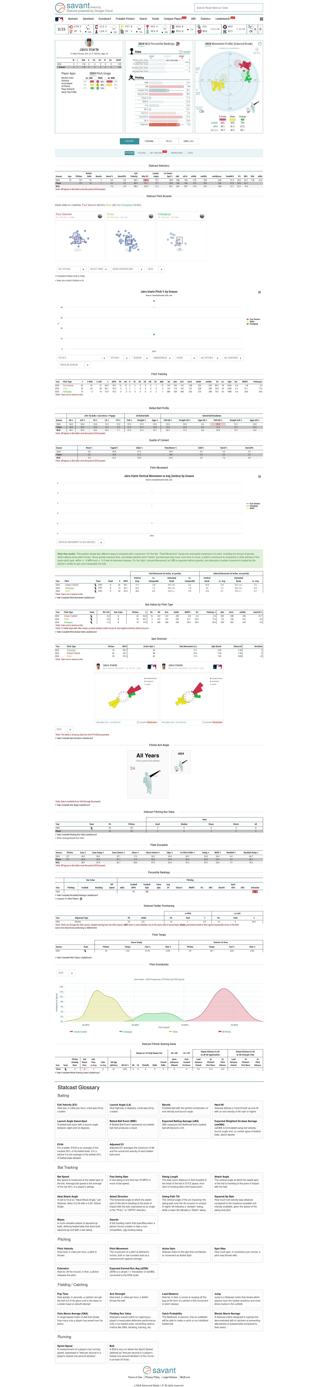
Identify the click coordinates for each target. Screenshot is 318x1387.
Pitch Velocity (65, 1248)
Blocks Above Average (227, 1313)
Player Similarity (67, 89)
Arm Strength (117, 1293)
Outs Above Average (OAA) (72, 1313)
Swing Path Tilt (171, 1196)
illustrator (73, 18)
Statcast (129, 141)
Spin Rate (220, 1248)
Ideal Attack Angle (67, 1196)
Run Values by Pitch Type (159, 604)
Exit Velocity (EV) (67, 1104)
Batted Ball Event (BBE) (123, 1121)
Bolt (112, 1345)
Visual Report (66, 83)
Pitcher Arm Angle (159, 745)
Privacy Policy (152, 1377)
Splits (169, 141)
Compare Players (173, 18)
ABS (193, 18)
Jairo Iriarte (89, 49)
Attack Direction (119, 1196)
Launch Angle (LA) (120, 1104)
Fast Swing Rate (119, 1176)
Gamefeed (88, 18)
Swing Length (170, 1176)
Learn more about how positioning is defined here (76, 928)
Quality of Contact (159, 440)
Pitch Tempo (159, 934)
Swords (114, 1219)
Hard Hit (219, 1104)
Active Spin (168, 1248)
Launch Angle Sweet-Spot (72, 1121)
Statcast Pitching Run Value (159, 811)
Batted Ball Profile (159, 408)
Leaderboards (225, 18)
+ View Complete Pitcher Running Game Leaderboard (77, 1072)
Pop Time (62, 1293)
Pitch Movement (159, 467)
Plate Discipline (159, 845)
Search (143, 18)
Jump (217, 1293)
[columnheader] (60, 175)
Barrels (166, 1104)
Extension (63, 1268)
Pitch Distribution (159, 964)
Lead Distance (170, 1293)
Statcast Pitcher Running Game (159, 1044)
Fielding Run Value (120, 1313)
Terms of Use (135, 1377)
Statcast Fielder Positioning (159, 905)
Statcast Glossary (79, 1087)
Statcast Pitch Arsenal (159, 196)
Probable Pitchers (125, 18)
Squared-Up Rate (224, 1196)
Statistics (206, 18)
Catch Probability (172, 1313)
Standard (149, 141)
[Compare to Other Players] (177, 42)
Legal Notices (170, 1377)
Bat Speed (63, 1176)
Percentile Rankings (159, 872)
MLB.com (185, 1377)
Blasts (60, 1219)
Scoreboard (105, 18)
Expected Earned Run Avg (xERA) (129, 1268)
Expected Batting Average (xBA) (180, 1121)
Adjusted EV (117, 1144)
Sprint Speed (64, 1345)
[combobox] (228, 7)
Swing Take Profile (69, 92)
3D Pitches (65, 86)
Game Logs (188, 141)
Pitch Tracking (159, 374)
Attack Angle (221, 1176)
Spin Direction (159, 638)
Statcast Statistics (159, 165)
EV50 (60, 1144)
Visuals (155, 18)
